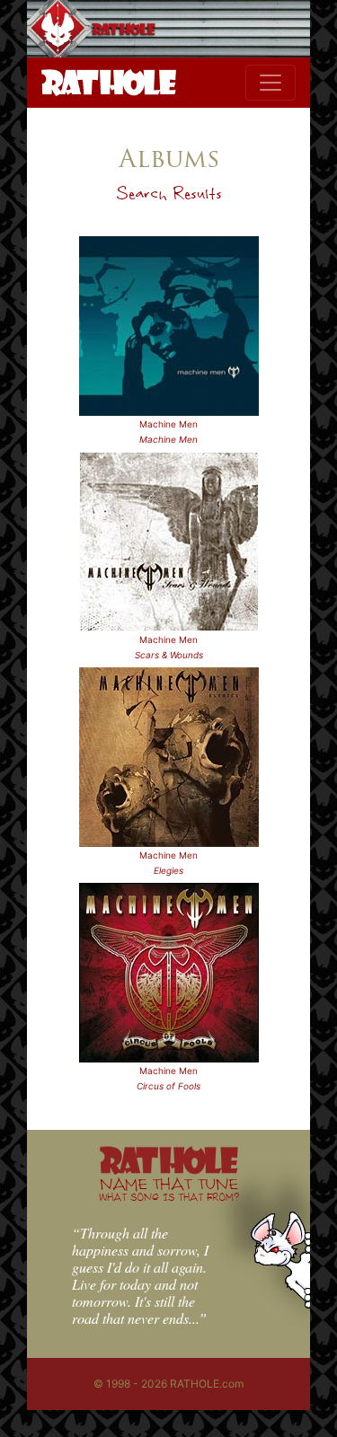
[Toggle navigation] (270, 83)
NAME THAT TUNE (169, 1188)
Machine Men (168, 424)
